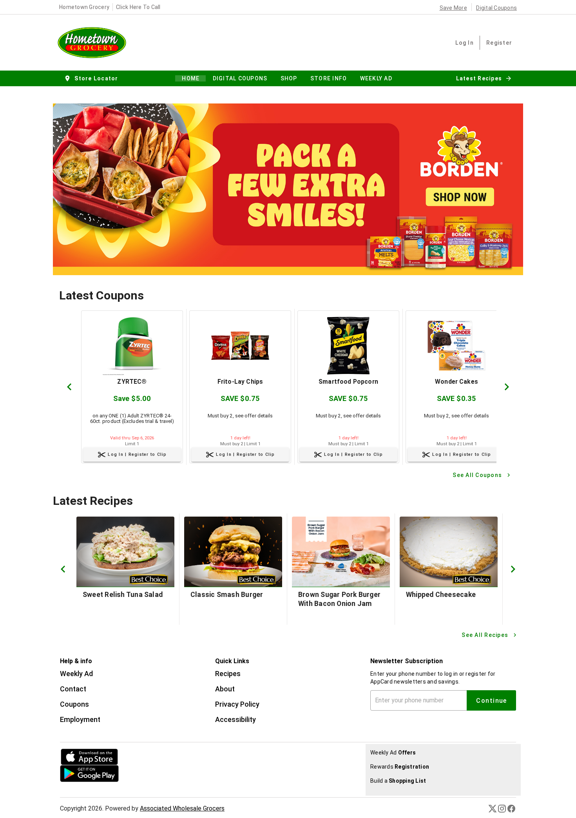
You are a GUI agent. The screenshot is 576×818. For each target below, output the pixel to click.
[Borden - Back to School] (288, 189)
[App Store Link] (113, 757)
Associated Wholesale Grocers (182, 808)
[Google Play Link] (113, 773)
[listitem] (76, 674)
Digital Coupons (496, 8)
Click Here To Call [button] (138, 7)
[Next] (507, 387)
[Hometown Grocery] (94, 42)
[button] (92, 78)
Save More (453, 8)
